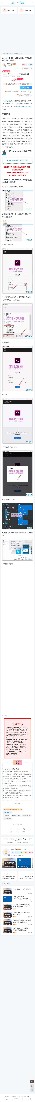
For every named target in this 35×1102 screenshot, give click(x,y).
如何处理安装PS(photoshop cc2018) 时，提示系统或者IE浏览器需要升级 (22, 898)
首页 (3, 53)
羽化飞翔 (9, 64)
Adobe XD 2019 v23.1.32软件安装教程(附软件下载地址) (17, 59)
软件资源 (8, 53)
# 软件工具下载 (27, 815)
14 (22, 852)
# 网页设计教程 (7, 818)
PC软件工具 (15, 53)
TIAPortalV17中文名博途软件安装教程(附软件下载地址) (22, 905)
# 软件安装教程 (16, 815)
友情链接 (7, 1096)
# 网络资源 (6, 815)
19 (26, 852)
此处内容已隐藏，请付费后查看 (18, 160)
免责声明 (14, 1096)
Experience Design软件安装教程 (13, 809)
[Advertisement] (17, 33)
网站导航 (27, 1096)
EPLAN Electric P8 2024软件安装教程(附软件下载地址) (22, 929)
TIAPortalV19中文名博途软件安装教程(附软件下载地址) (22, 921)
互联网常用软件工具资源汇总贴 (22, 889)
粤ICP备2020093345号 (25, 1099)
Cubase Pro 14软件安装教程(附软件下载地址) (22, 913)
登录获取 (26, 88)
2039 (18, 852)
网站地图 (20, 1096)
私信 (31, 65)
